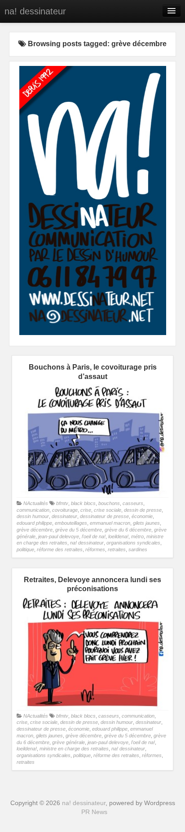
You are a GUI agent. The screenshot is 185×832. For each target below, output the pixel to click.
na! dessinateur (35, 11)
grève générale (68, 742)
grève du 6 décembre (128, 529)
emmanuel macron (110, 523)
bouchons (109, 503)
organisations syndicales (133, 542)
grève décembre (35, 529)
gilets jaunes (146, 523)
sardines (137, 549)
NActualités (35, 503)
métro (137, 536)
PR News (94, 811)
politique (25, 549)
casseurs (133, 503)
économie (142, 516)
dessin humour (33, 516)
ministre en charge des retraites (74, 748)
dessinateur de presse (104, 516)
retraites (117, 549)
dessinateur (64, 516)
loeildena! (118, 536)
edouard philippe (34, 523)
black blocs (83, 503)
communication (33, 510)
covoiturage (65, 510)
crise (85, 510)
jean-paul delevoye (58, 536)
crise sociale (107, 510)
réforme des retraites (60, 549)
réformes (95, 549)
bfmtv (62, 503)
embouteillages (71, 523)
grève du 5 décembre (78, 529)
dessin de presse (143, 510)
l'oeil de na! (94, 536)
